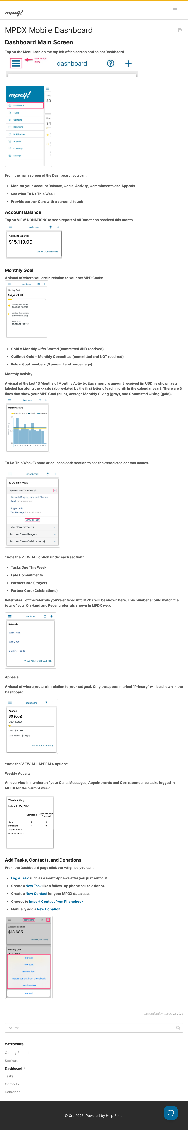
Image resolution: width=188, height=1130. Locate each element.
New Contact (36, 893)
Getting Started (17, 1053)
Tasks (9, 1076)
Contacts (12, 1084)
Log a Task (20, 878)
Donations (12, 1092)
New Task (34, 886)
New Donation (48, 909)
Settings (11, 1060)
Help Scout (115, 1115)
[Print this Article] (180, 30)
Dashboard (14, 1068)
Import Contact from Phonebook (56, 901)
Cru (71, 1115)
